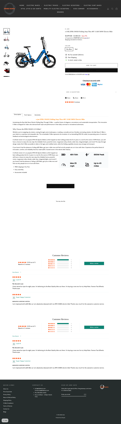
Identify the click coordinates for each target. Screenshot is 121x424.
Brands (60, 12)
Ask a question (73, 92)
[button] (91, 38)
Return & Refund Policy (9, 397)
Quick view (17, 231)
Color (67, 45)
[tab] (18, 115)
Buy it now (91, 70)
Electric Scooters (71, 5)
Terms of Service (7, 406)
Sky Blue (69, 49)
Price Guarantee (7, 391)
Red (76, 49)
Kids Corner (79, 8)
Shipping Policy (7, 400)
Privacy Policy (7, 394)
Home (22, 5)
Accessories (93, 8)
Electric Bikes (33, 5)
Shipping (67, 39)
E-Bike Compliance (8, 403)
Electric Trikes (51, 5)
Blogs (4, 412)
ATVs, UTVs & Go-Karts (31, 8)
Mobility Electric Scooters (57, 8)
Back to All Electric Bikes (61, 186)
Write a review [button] (94, 263)
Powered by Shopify (60, 417)
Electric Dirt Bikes (92, 5)
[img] (16, 277)
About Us (5, 389)
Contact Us (6, 409)
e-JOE (67, 29)
